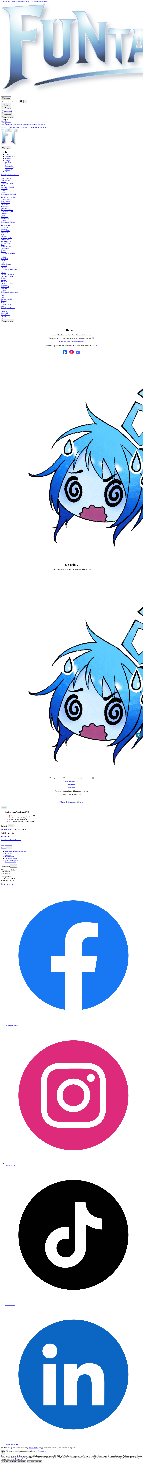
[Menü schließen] (1, 196)
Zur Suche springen (23, 1)
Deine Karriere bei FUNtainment (11, 840)
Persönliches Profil (13, 124)
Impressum (8, 855)
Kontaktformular (6, 836)
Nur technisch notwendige (9, 1461)
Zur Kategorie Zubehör (8, 308)
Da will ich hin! (8, 884)
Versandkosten (33, 1448)
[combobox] (10, 102)
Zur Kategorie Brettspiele (8, 194)
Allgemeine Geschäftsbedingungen (15, 851)
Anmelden (4, 121)
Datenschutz (8, 853)
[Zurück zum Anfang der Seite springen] (3, 1453)
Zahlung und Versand (11, 858)
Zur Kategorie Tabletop (8, 222)
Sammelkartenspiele (64, 341)
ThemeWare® (42, 1451)
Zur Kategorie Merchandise (9, 292)
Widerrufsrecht (9, 856)
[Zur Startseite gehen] (9, 145)
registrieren (7, 123)
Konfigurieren (21, 1461)
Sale (96, 346)
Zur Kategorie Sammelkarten (10, 175)
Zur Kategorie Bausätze (8, 253)
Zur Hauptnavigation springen (39, 1)
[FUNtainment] (73, 152)
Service (3, 848)
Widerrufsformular (10, 862)
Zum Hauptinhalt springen (9, 1)
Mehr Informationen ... (18, 1459)
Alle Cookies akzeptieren (34, 1461)
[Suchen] (21, 101)
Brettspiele (73, 341)
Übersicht (4, 124)
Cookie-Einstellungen (11, 860)
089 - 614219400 (6, 829)
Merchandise (81, 341)
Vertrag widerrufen (6, 845)
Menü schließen (8, 117)
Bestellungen (29, 124)
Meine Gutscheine (39, 124)
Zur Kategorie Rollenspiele (9, 269)
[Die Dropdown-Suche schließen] (25, 101)
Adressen (22, 124)
